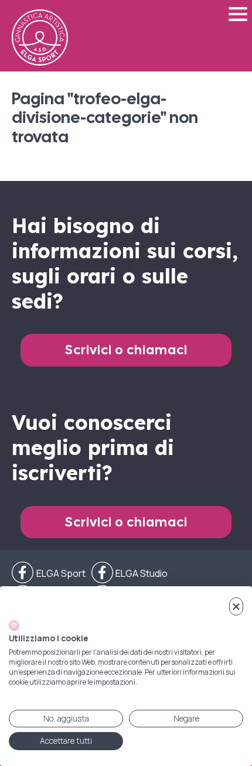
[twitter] (129, 573)
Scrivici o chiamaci (126, 349)
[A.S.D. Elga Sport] (40, 37)
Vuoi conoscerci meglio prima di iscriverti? (93, 447)
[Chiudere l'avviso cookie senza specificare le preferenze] (236, 606)
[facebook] (49, 573)
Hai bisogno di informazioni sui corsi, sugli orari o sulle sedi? (125, 263)
